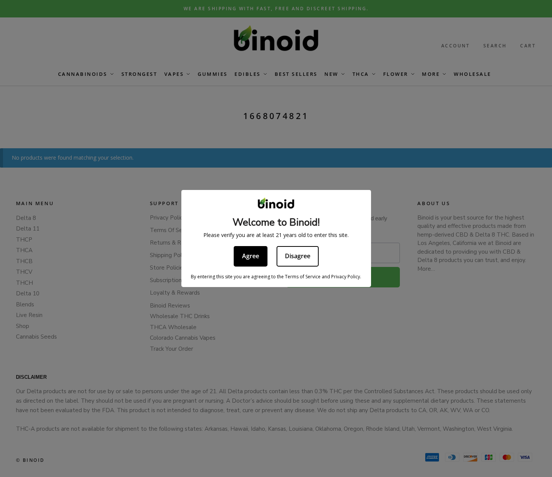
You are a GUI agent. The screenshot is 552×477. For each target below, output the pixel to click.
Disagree (297, 256)
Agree (250, 256)
